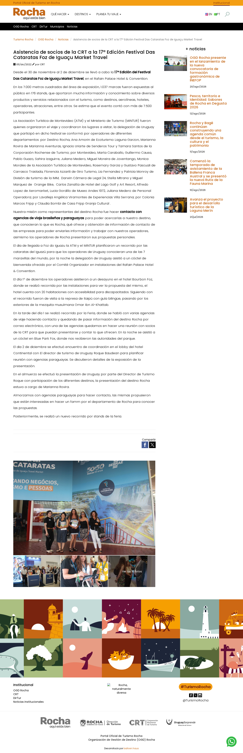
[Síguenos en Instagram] (200, 695)
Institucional (221, 3)
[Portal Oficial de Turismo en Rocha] (29, 14)
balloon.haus (131, 748)
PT (218, 14)
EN (210, 14)
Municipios (57, 26)
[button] (227, 14)
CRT (34, 26)
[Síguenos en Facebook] (191, 695)
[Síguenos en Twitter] (196, 695)
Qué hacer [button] (59, 14)
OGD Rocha (21, 26)
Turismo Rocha (23, 39)
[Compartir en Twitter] (152, 444)
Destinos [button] (82, 14)
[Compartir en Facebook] (145, 444)
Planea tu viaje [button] (107, 14)
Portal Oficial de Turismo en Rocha (36, 3)
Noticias (72, 26)
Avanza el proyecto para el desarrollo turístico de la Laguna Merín (206, 205)
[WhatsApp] (231, 741)
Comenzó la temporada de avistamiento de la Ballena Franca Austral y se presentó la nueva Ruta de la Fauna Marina (208, 172)
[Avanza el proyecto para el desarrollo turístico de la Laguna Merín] (175, 205)
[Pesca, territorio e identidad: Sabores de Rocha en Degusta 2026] (175, 101)
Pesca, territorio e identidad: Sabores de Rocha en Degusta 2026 (208, 101)
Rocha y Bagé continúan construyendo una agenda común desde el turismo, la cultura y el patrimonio (206, 134)
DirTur (43, 26)
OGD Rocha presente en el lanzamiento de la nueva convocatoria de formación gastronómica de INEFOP (208, 69)
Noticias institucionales (28, 702)
